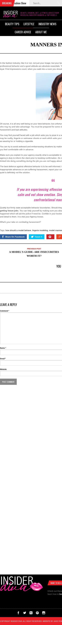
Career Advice (23, 32)
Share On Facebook (15, 237)
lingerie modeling (40, 230)
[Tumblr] (31, 613)
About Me (41, 32)
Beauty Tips (12, 24)
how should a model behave (18, 230)
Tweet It (38, 237)
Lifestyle (29, 24)
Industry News (47, 24)
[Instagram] (43, 613)
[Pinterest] (37, 613)
